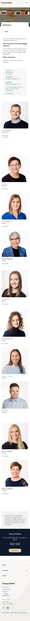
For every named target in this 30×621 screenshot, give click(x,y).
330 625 (6, 493)
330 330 (9, 74)
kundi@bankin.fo (10, 93)
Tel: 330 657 (5, 188)
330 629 (6, 343)
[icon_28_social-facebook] (3, 607)
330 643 (6, 226)
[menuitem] (12, 3)
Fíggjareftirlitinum (22, 612)
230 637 (6, 137)
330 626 (6, 263)
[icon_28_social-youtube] (7, 607)
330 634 (6, 456)
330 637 (6, 135)
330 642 (6, 304)
